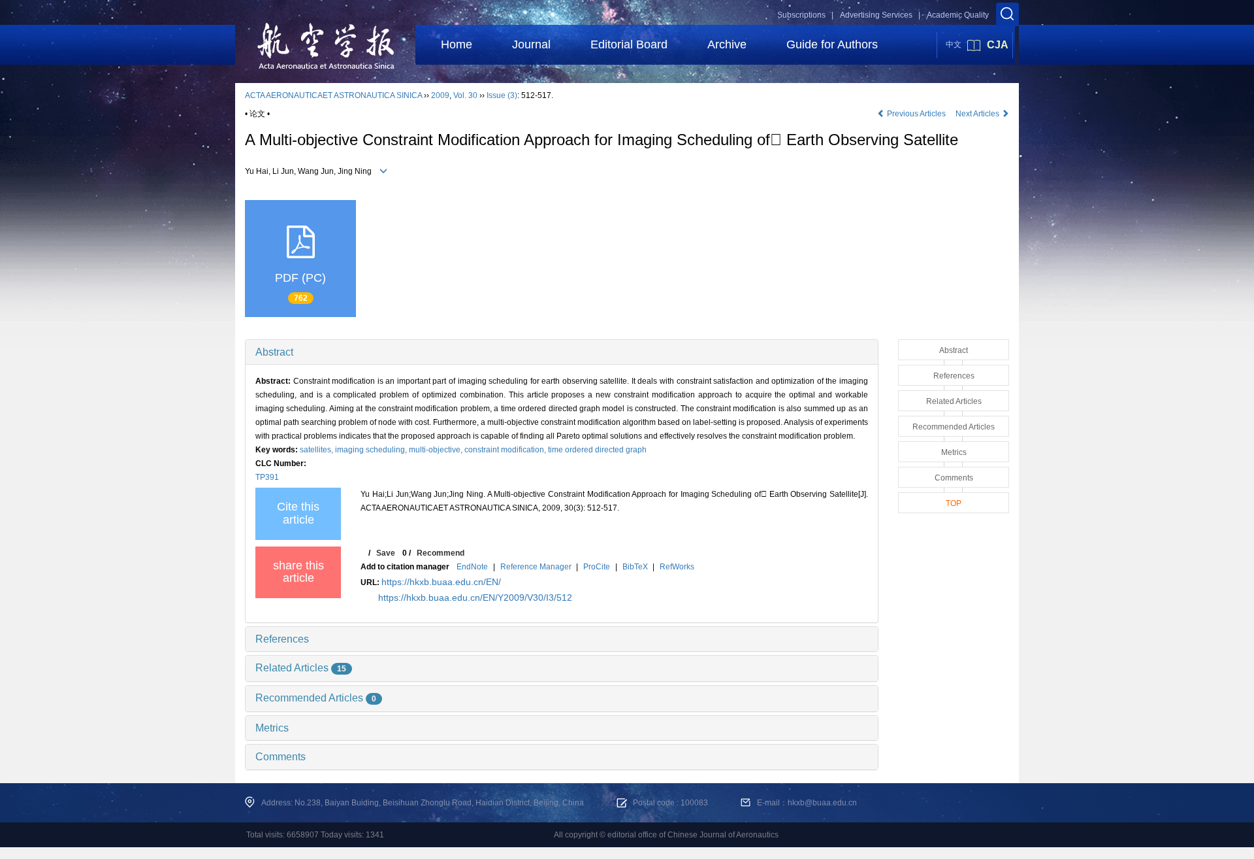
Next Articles (978, 113)
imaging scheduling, (372, 449)
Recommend (440, 553)
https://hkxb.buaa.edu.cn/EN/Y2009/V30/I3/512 (475, 597)
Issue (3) (502, 95)
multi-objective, (436, 449)
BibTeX (635, 566)
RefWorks (677, 566)
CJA (997, 44)
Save (385, 553)
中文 (953, 44)
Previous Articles (916, 113)
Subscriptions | (805, 15)
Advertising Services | (880, 15)
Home (456, 44)
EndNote (472, 566)
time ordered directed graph (597, 449)
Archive (727, 44)
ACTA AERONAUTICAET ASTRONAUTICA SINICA (333, 95)
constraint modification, (506, 449)
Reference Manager (535, 566)
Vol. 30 (465, 95)
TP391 (267, 477)
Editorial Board (628, 44)
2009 (440, 95)
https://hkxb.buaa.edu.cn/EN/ (441, 582)
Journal (531, 44)
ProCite (596, 566)
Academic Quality (958, 15)
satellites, (317, 449)
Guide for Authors (832, 44)
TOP (953, 503)
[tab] (562, 352)
